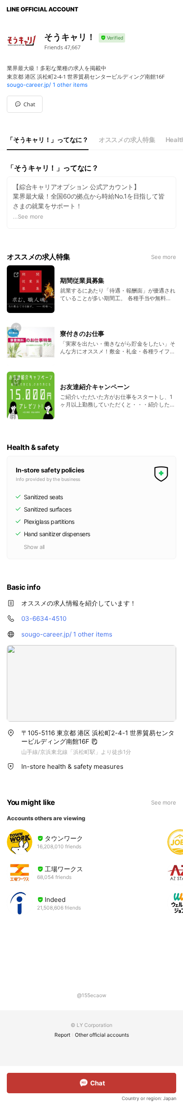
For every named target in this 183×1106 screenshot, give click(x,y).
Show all (34, 546)
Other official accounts (102, 1035)
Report (62, 1035)
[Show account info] (112, 38)
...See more (28, 216)
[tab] (48, 140)
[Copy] (94, 741)
